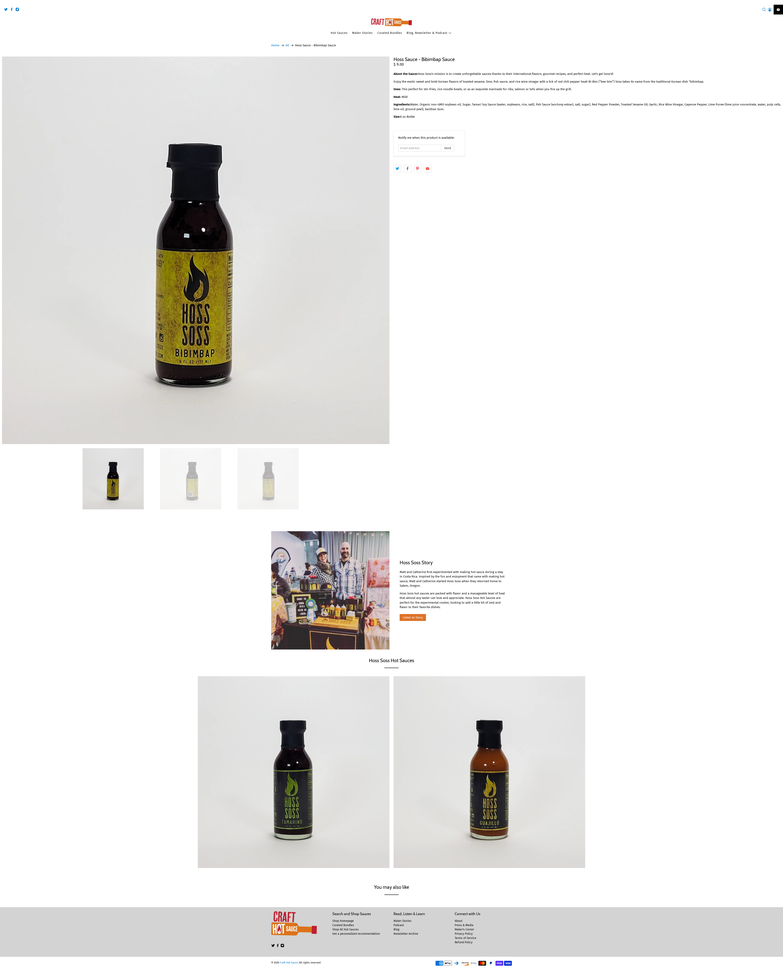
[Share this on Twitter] (397, 169)
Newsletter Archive (406, 934)
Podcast (399, 925)
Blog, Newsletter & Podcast (427, 33)
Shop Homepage (343, 921)
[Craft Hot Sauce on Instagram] (18, 10)
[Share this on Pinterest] (417, 169)
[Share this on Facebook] (407, 169)
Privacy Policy (464, 934)
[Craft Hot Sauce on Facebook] (12, 10)
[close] (779, 2)
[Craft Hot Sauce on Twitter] (7, 10)
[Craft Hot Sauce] (391, 22)
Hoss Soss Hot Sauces (391, 660)
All (287, 45)
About (458, 921)
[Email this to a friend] (427, 169)
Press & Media (464, 925)
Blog (396, 929)
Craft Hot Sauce (289, 962)
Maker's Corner (464, 929)
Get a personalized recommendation (356, 934)
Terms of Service (465, 938)
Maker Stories (362, 33)
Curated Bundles (389, 33)
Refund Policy (463, 942)
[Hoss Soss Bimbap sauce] (195, 250)
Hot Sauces (339, 33)
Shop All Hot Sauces (345, 929)
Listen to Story (413, 617)
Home (275, 45)
